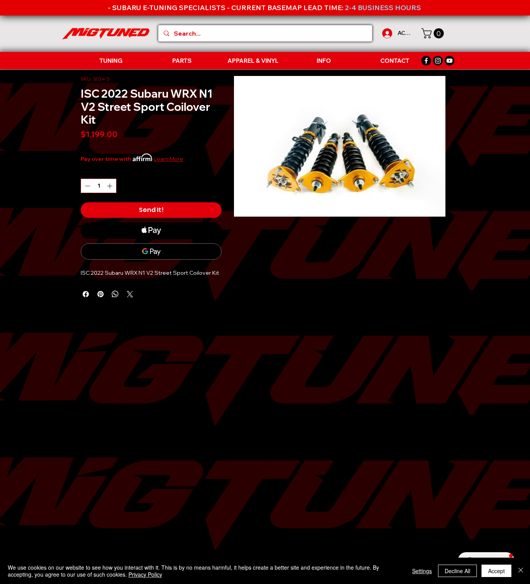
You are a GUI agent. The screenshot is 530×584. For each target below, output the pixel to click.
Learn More (168, 158)
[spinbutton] (99, 186)
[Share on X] (130, 294)
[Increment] (110, 186)
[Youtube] (449, 60)
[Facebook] (426, 60)
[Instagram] (438, 60)
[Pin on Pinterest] (100, 294)
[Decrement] (87, 186)
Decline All (457, 571)
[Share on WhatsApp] (115, 294)
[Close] (520, 571)
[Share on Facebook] (85, 294)
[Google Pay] (151, 251)
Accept (496, 571)
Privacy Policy (145, 574)
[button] (433, 33)
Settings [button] (422, 571)
